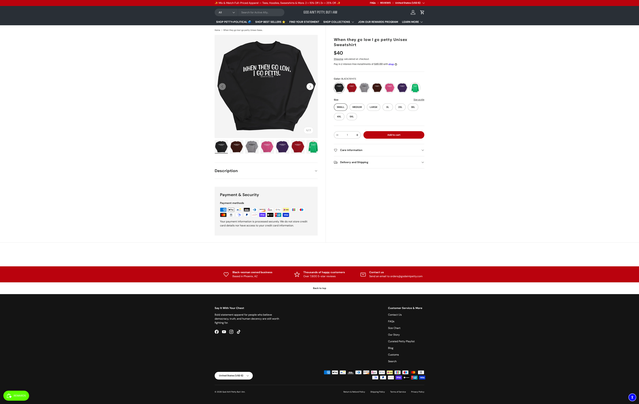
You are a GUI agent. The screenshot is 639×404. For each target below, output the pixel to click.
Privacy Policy (417, 392)
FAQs (373, 2)
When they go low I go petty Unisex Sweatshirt (243, 30)
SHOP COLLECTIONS (336, 22)
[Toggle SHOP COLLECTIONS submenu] (353, 22)
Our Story (394, 334)
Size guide (419, 99)
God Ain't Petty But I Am (233, 392)
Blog (390, 348)
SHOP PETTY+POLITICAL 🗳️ (233, 22)
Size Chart (394, 328)
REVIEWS (385, 2)
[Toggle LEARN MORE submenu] (422, 22)
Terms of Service (398, 392)
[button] (422, 12)
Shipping (338, 58)
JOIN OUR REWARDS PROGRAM (378, 22)
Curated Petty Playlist (401, 341)
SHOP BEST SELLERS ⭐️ (270, 22)
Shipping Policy (377, 392)
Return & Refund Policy (354, 392)
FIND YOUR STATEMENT (304, 22)
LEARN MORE (410, 22)
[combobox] (249, 12)
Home (217, 30)
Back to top (319, 288)
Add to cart (393, 134)
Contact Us (395, 314)
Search (392, 361)
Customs (393, 354)
